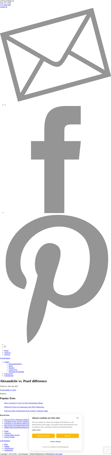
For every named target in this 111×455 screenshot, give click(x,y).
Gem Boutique (5, 358)
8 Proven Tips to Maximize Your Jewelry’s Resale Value (26, 411)
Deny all (67, 436)
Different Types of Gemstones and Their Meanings (24, 407)
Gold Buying (8, 376)
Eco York (59, 454)
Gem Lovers (13, 370)
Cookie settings (55, 441)
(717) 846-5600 (5, 5)
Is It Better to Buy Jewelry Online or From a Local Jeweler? (24, 421)
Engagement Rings (15, 364)
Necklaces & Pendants (16, 372)
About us (7, 352)
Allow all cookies (43, 436)
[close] (77, 418)
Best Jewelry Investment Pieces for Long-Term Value (22, 425)
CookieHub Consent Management (59, 447)
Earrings (11, 368)
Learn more (36, 430)
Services (7, 354)
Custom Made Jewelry (12, 435)
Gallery (6, 362)
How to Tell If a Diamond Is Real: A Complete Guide (22, 420)
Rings (11, 366)
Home (6, 351)
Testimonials (8, 450)
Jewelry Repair (9, 437)
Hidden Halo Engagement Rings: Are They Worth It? (22, 427)
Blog (6, 444)
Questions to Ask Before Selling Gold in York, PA (21, 423)
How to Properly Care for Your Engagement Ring (23, 403)
